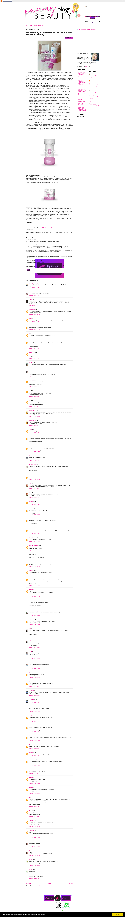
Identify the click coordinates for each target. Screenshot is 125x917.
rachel (30, 318)
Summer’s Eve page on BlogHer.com (42, 265)
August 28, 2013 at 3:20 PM (34, 677)
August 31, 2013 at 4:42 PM (34, 816)
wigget (30, 325)
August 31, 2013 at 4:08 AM (34, 755)
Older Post (70, 883)
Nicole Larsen (32, 340)
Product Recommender (61, 225)
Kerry (30, 483)
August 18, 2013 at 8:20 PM (34, 479)
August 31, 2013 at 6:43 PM (34, 855)
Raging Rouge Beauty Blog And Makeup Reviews (94, 92)
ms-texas (31, 859)
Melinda (30, 362)
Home (49, 883)
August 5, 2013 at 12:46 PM (34, 295)
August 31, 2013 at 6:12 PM (34, 826)
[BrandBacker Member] (58, 907)
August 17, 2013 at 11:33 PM (35, 460)
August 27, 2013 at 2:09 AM (34, 624)
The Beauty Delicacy (92, 101)
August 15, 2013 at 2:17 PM (34, 365)
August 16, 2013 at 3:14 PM (34, 416)
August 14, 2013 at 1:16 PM (34, 358)
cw (29, 333)
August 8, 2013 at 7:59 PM (34, 336)
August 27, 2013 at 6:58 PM (34, 668)
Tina (30, 672)
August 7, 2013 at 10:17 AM (34, 321)
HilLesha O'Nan (32, 464)
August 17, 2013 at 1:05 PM (34, 442)
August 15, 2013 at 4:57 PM (34, 386)
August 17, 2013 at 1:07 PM (34, 451)
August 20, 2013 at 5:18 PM (34, 514)
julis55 (30, 429)
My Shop (40, 25)
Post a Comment (31, 880)
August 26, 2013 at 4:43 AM (34, 606)
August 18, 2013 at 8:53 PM (34, 497)
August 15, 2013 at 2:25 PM (34, 376)
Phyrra (91, 77)
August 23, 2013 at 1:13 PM (34, 558)
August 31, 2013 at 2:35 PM (34, 765)
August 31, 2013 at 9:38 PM (34, 878)
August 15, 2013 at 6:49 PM (34, 396)
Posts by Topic (33, 25)
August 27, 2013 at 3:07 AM (34, 635)
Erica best (31, 563)
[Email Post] (32, 270)
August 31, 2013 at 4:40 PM (34, 806)
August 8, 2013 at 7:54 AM (34, 329)
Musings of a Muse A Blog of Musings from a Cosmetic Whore (94, 97)
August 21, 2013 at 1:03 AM (34, 533)
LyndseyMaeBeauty (33, 283)
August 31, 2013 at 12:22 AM (35, 731)
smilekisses (31, 690)
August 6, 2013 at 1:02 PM (34, 305)
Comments (88, 9)
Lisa (30, 725)
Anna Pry (31, 508)
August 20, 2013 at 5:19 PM (34, 524)
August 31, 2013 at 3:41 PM (34, 773)
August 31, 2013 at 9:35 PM (34, 865)
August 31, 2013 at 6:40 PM (34, 846)
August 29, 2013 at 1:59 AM (34, 702)
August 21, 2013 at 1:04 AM (34, 541)
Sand (30, 769)
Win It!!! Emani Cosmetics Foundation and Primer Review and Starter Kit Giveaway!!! (82, 82)
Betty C (30, 797)
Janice (30, 436)
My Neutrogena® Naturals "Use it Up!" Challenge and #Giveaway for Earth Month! (82, 74)
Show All (97, 105)
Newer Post (28, 883)
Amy (30, 628)
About (26, 25)
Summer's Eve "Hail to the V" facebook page (48, 227)
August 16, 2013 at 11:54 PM (35, 432)
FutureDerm (93, 79)
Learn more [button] (42, 914)
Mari (30, 390)
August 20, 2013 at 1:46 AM (34, 504)
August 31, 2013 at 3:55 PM (34, 783)
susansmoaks (32, 759)
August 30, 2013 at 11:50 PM (35, 721)
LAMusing (31, 619)
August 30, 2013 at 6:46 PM (34, 711)
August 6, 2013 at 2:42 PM (34, 314)
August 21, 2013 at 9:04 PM (34, 550)
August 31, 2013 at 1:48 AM (34, 740)
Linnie (30, 299)
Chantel (30, 291)
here (40, 260)
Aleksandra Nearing (33, 610)
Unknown (31, 476)
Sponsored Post (68, 37)
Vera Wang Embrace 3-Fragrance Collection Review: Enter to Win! (82, 103)
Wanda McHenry (32, 528)
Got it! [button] (117, 914)
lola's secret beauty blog (93, 75)
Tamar (30, 455)
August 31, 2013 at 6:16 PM (34, 837)
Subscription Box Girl (34, 545)
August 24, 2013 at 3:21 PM (34, 566)
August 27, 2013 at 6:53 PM (34, 658)
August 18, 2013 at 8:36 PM (34, 488)
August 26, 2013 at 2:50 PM (34, 615)
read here (87, 66)
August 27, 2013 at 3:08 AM (34, 647)
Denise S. (31, 380)
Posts (87, 6)
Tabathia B (31, 820)
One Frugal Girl (32, 410)
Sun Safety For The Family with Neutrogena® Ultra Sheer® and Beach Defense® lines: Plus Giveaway (82, 96)
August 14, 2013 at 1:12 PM (34, 348)
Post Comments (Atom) (36, 885)
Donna (30, 841)
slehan (30, 651)
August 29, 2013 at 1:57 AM (34, 695)
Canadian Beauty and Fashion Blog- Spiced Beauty (94, 85)
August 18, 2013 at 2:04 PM (34, 471)
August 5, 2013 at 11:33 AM (34, 287)
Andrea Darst (32, 309)
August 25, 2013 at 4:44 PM (34, 585)
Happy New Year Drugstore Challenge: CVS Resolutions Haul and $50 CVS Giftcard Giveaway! (82, 89)
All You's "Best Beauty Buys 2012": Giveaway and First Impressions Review (82, 109)
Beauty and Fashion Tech (93, 104)
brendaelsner (32, 715)
